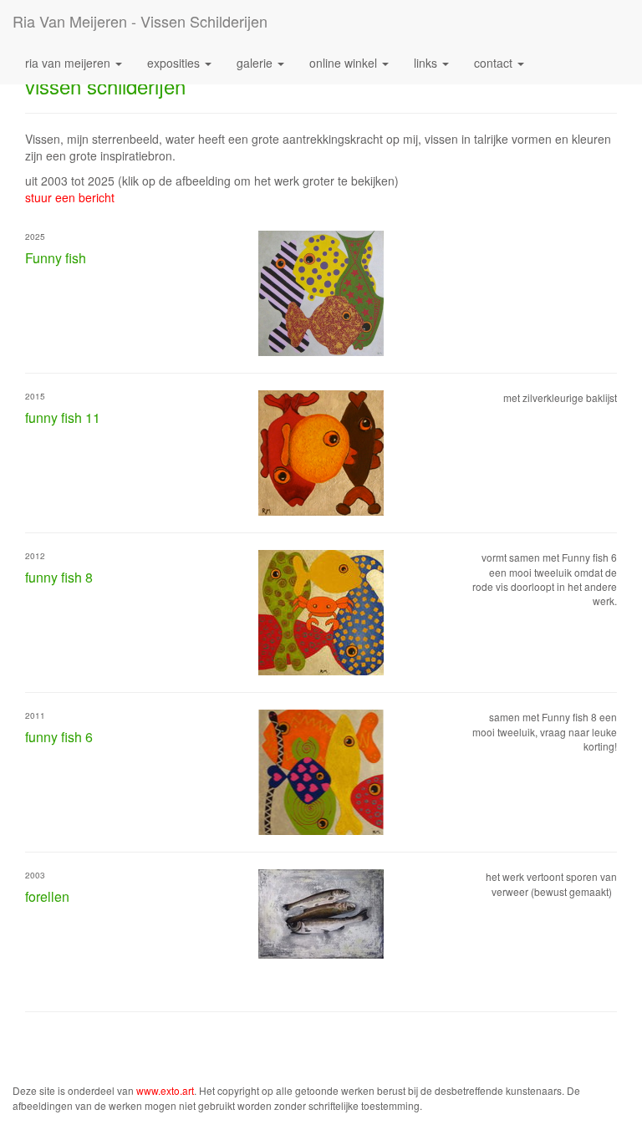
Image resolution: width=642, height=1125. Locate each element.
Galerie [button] (256, 62)
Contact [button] (495, 62)
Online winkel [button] (344, 62)
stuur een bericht (70, 197)
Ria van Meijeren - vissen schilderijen (140, 21)
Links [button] (427, 62)
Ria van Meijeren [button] (69, 62)
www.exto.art (165, 1090)
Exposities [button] (175, 62)
